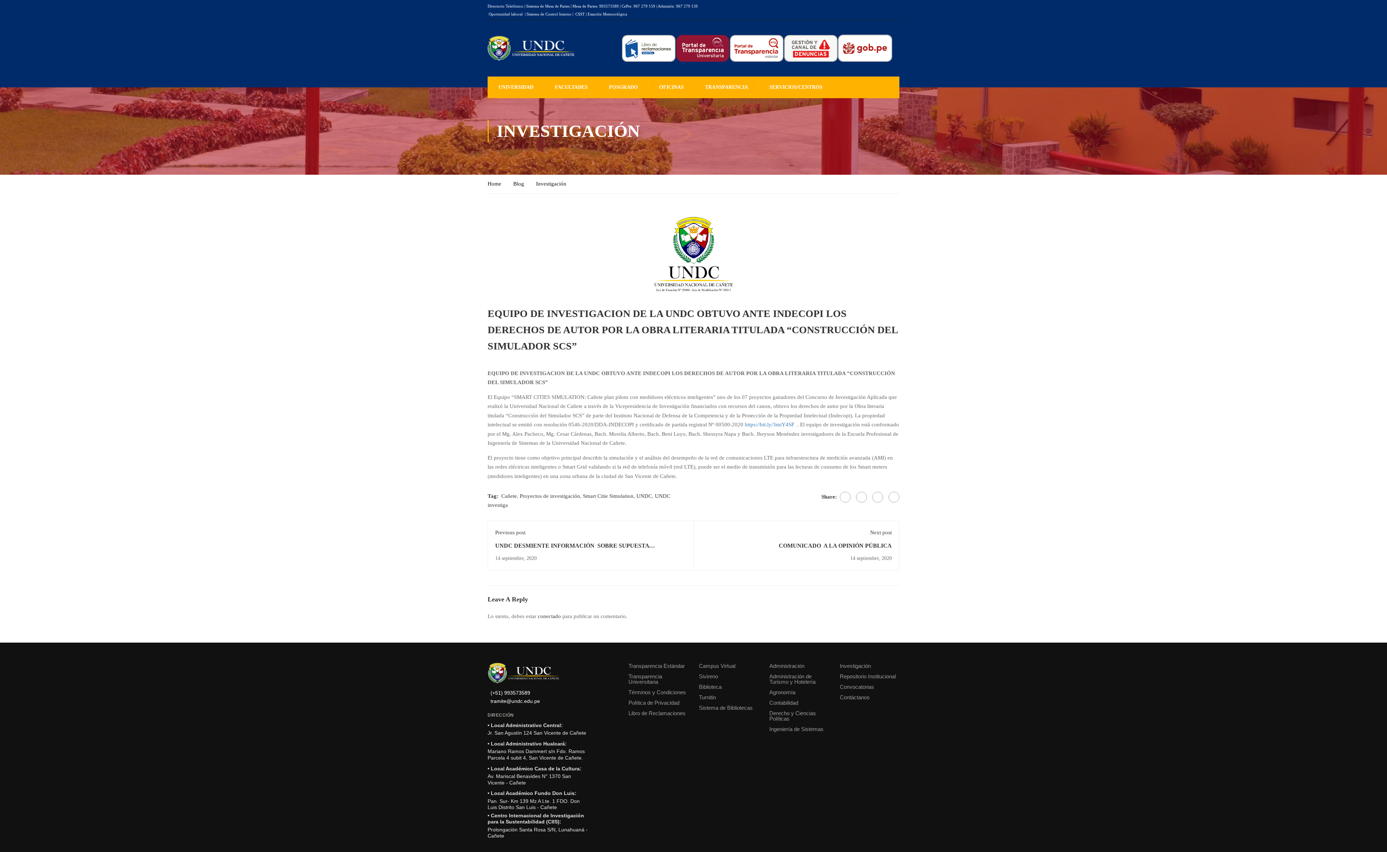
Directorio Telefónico (505, 6)
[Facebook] (845, 497)
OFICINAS (671, 87)
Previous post (510, 532)
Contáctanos (855, 697)
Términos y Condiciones (657, 692)
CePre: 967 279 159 (638, 6)
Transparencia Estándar (656, 666)
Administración (786, 666)
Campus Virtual (717, 666)
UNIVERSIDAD (515, 87)
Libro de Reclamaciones (657, 713)
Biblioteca (710, 687)
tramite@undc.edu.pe (515, 701)
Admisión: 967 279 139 (678, 6)
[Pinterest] (877, 497)
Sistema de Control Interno (549, 14)
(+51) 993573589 (510, 693)
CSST (580, 14)
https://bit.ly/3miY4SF (769, 424)
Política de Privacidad (653, 703)
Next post (881, 532)
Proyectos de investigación (550, 496)
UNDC (644, 496)
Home (494, 184)
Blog (518, 184)
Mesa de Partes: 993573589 (595, 6)
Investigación (551, 184)
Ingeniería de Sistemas (796, 729)
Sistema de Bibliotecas (726, 708)
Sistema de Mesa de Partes (548, 6)
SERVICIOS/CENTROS (795, 87)
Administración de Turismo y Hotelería (792, 679)
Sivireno (708, 676)
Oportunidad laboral (506, 14)
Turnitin (707, 697)
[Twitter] (861, 497)
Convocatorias (857, 687)
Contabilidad (783, 703)
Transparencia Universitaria (645, 679)
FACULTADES (571, 87)
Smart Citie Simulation (608, 496)
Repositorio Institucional (868, 676)
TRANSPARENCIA (726, 87)
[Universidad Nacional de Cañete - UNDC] (531, 48)
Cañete (509, 496)
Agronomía (782, 692)
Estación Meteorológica (607, 14)
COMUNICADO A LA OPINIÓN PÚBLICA (835, 546)
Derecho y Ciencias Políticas (792, 716)
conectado (549, 616)
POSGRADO (623, 87)
